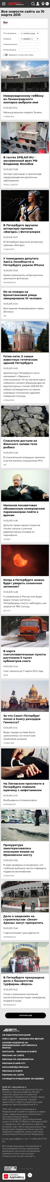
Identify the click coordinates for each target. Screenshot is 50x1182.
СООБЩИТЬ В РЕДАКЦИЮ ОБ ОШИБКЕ (23, 1078)
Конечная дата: (9, 50)
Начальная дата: (10, 44)
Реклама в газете (26, 1051)
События (8, 116)
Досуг (7, 611)
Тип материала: (10, 33)
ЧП (4, 316)
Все (5, 22)
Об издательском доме (16, 1035)
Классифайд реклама (15, 1067)
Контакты (8, 1051)
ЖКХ (5, 675)
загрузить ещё (25, 1015)
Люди (6, 539)
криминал (9, 283)
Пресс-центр (9, 1039)
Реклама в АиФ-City (13, 1063)
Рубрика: (7, 39)
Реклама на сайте (13, 1055)
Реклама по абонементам (17, 1059)
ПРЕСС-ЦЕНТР (10, 185)
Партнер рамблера (26, 1168)
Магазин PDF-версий (31, 1039)
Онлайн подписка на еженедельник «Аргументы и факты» (19, 1045)
